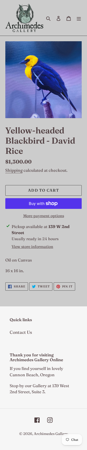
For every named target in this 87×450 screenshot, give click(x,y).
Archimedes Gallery (51, 433)
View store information (32, 246)
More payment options (43, 215)
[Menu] (79, 18)
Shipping (13, 170)
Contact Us (21, 332)
